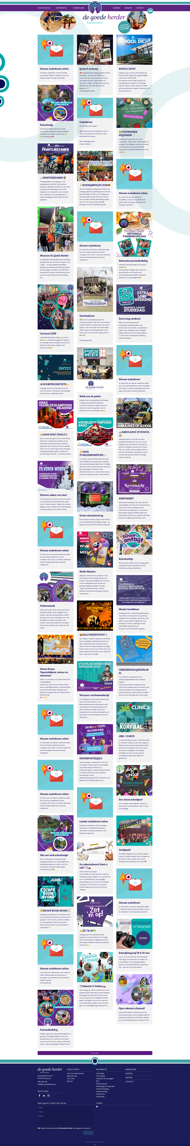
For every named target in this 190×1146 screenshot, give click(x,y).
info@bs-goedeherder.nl (47, 1084)
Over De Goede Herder (75, 1073)
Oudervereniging (102, 1089)
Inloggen (95, 1144)
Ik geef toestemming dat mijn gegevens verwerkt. (65, 1128)
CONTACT (129, 1081)
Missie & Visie (72, 1076)
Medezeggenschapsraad (105, 1086)
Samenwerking (101, 1091)
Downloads (100, 1097)
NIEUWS (128, 1077)
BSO (97, 1081)
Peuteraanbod (101, 1084)
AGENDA (129, 1073)
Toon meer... (95, 1053)
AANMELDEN (130, 1069)
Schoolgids (100, 1073)
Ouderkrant (100, 1094)
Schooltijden (100, 1076)
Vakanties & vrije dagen (105, 1078)
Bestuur (70, 1081)
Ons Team (71, 1078)
